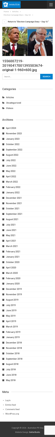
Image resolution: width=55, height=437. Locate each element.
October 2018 (12, 353)
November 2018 (14, 348)
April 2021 (11, 241)
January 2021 (13, 257)
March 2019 (12, 326)
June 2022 (11, 165)
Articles (10, 97)
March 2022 (12, 182)
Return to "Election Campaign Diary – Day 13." (28, 22)
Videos (9, 108)
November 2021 (14, 203)
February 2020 (13, 278)
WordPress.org (12, 413)
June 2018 (11, 375)
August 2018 (12, 364)
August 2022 (12, 155)
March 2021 (12, 246)
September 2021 (14, 214)
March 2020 (12, 273)
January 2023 (13, 139)
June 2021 (11, 230)
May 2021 (10, 235)
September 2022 (14, 149)
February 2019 (13, 332)
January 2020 (13, 283)
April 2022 (11, 176)
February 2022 (13, 187)
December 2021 (14, 198)
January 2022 (13, 192)
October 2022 (12, 144)
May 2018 (10, 380)
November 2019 (14, 294)
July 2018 (11, 369)
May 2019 (10, 316)
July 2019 (11, 305)
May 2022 (10, 171)
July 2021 (11, 225)
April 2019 (11, 321)
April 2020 (11, 267)
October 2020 (12, 262)
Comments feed (12, 409)
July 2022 (11, 160)
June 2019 (11, 310)
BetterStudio (34, 432)
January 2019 (13, 337)
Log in (8, 400)
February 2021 (13, 251)
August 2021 (12, 219)
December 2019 (14, 289)
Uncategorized (13, 103)
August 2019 (12, 300)
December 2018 (14, 342)
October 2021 (12, 208)
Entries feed (10, 405)
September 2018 (14, 359)
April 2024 (11, 128)
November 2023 (14, 133)
